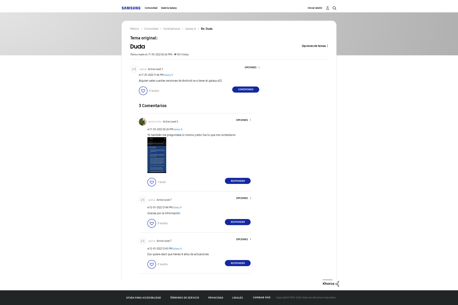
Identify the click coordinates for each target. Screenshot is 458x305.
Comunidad (151, 7)
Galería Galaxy (169, 7)
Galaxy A (168, 74)
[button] (253, 67)
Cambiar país (262, 297)
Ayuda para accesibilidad (143, 297)
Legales (237, 297)
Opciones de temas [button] (314, 46)
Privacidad (215, 297)
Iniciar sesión (315, 7)
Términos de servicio (184, 297)
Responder (238, 180)
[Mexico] (131, 8)
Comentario (246, 89)
